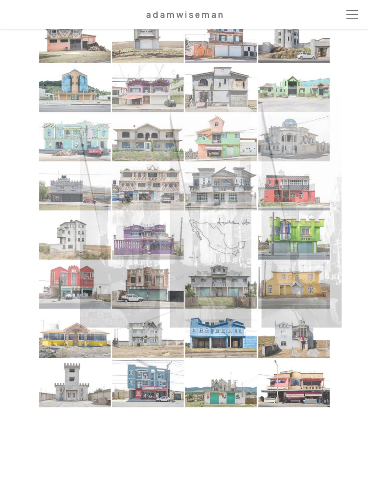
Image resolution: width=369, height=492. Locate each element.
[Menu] (352, 14)
